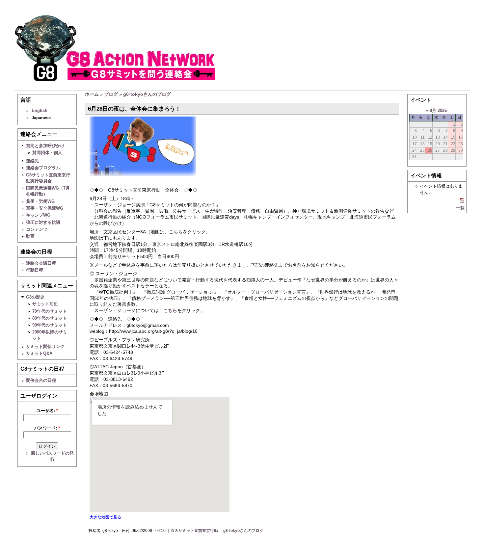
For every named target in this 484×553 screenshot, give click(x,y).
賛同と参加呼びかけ (45, 145)
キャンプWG (38, 215)
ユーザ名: (47, 410)
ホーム (92, 94)
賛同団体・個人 (47, 152)
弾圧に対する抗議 (43, 222)
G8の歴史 (35, 297)
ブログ (111, 94)
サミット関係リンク (45, 346)
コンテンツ (36, 229)
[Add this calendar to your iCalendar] (462, 201)
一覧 (460, 207)
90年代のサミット (49, 325)
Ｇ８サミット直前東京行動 (194, 531)
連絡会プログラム (43, 167)
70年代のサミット (49, 311)
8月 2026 (438, 110)
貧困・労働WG (40, 201)
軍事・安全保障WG (44, 208)
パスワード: (47, 428)
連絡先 (32, 160)
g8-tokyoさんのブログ (147, 94)
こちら (176, 231)
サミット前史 (45, 304)
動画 (30, 236)
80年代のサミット (49, 318)
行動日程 (34, 270)
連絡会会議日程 (41, 263)
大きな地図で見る (105, 517)
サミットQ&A (39, 353)
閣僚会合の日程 (41, 380)
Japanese (41, 117)
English (39, 110)
